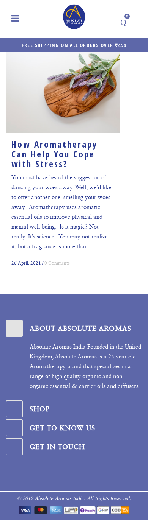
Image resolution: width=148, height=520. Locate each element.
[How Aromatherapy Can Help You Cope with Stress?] (63, 92)
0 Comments (57, 263)
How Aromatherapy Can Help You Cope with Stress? (54, 154)
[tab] (74, 328)
